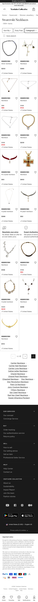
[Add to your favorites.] (16, 61)
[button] (33, 9)
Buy (5, 426)
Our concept (8, 415)
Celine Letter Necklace (17, 371)
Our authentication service (13, 433)
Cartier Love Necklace (17, 368)
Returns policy (9, 436)
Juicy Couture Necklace (18, 387)
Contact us (7, 472)
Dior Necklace (27, 379)
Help (5, 465)
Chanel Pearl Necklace (17, 376)
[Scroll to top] (33, 356)
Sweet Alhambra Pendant (19, 398)
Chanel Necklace (18, 374)
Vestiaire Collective (12, 479)
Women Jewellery (27, 15)
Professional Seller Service (14, 457)
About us (7, 483)
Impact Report (9, 489)
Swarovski (13, 15)
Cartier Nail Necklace (18, 365)
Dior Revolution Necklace (17, 382)
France (5, 589)
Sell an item (8, 454)
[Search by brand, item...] (4, 9)
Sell (5, 444)
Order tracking (9, 429)
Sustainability (8, 486)
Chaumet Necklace (10, 379)
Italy (21, 590)
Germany (30, 589)
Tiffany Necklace (18, 390)
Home (4, 15)
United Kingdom (13, 589)
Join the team (8, 493)
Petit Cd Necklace (17, 384)
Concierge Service (10, 418)
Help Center (8, 468)
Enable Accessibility (19, 1)
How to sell (7, 447)
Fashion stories (9, 496)
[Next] (25, 356)
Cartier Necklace (18, 363)
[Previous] (13, 356)
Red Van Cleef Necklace (18, 395)
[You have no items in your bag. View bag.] (33, 9)
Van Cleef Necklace (18, 392)
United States (23, 589)
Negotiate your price (10, 232)
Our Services (9, 411)
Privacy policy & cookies (18, 530)
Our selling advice (10, 451)
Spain (17, 590)
